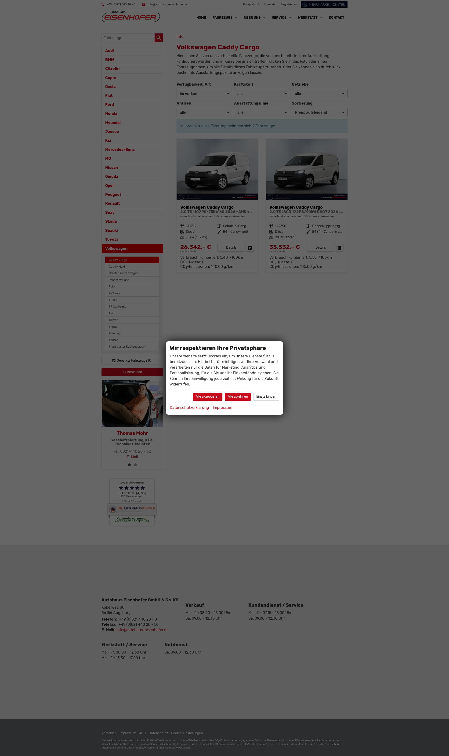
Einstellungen (266, 397)
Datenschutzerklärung (189, 407)
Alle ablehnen (238, 397)
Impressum (222, 407)
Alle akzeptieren (207, 397)
